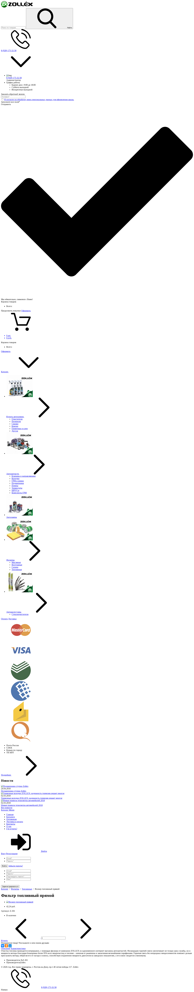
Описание (5, 948)
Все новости (6, 807)
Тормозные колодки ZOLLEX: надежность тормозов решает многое (31, 798)
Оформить (26, 311)
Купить (4, 940)
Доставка (12, 619)
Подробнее (6, 775)
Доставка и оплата (14, 822)
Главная (9, 814)
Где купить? (11, 829)
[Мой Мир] (10, 945)
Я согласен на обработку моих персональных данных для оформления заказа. (39, 99)
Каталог (5, 372)
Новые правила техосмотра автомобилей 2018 (22, 805)
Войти (44, 851)
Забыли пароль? (15, 866)
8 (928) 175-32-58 (8, 50)
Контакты (10, 824)
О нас (8, 826)
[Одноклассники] (6, 945)
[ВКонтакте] (2, 945)
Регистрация (11, 853)
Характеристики (18, 948)
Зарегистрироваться (10, 886)
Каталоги (10, 817)
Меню (11, 810)
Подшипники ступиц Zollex (13, 791)
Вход (3, 853)
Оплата (4, 619)
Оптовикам (11, 819)
